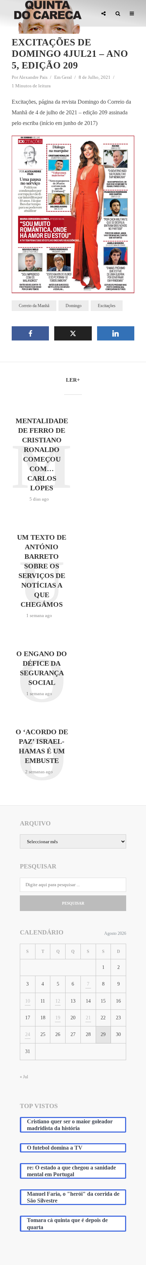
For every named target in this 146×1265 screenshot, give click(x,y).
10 (27, 1001)
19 (57, 1017)
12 (57, 1001)
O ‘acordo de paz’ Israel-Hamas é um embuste (42, 746)
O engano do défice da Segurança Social (41, 668)
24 (27, 1034)
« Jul (24, 1076)
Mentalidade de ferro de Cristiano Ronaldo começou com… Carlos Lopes (42, 454)
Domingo (74, 305)
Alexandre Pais (33, 77)
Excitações (107, 305)
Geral (67, 77)
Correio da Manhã (34, 305)
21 (88, 1017)
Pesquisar (73, 903)
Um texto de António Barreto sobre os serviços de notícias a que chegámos (41, 570)
